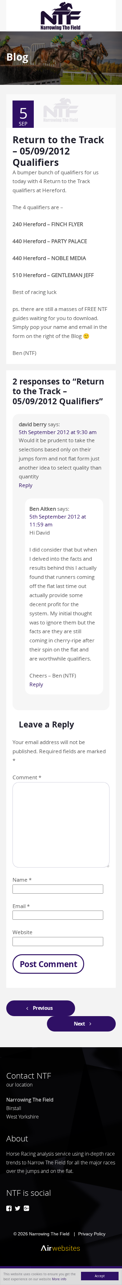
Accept (100, 1276)
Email (21, 906)
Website (23, 932)
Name (22, 879)
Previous (43, 1008)
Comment (27, 777)
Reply (26, 485)
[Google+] (26, 1208)
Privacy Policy (91, 1233)
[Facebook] (9, 1208)
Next (79, 1023)
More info (59, 1279)
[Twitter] (18, 1208)
